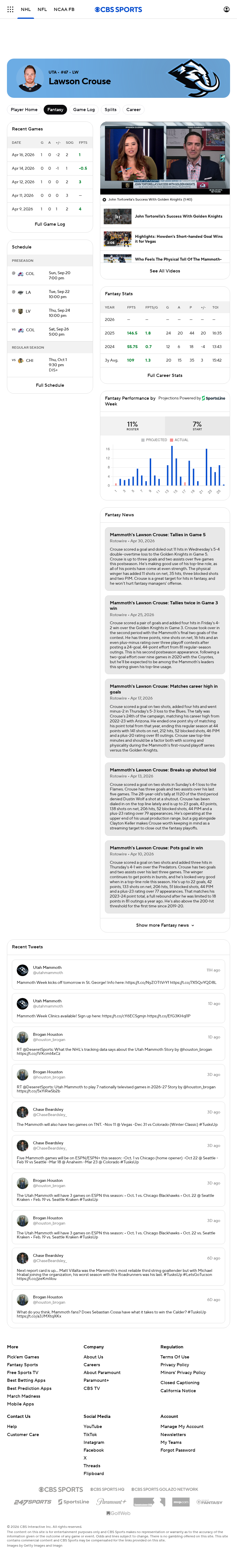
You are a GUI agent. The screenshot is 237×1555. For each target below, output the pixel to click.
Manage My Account (181, 1400)
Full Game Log (50, 198)
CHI (29, 334)
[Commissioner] (149, 1474)
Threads (92, 1440)
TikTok (90, 1409)
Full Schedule (50, 359)
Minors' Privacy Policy (182, 1347)
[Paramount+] (111, 1474)
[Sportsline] (73, 1475)
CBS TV (92, 1362)
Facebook (94, 1424)
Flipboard (94, 1448)
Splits (110, 84)
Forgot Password (177, 1424)
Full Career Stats (164, 349)
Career (133, 84)
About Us (93, 1331)
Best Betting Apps (26, 1354)
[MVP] (181, 1474)
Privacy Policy (174, 1339)
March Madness (23, 1370)
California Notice (178, 1365)
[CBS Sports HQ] (107, 1463)
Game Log (84, 84)
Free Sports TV (22, 1347)
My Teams (171, 1416)
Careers (92, 1339)
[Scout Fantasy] (210, 1476)
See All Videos (165, 245)
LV (28, 285)
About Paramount (102, 1347)
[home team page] (20, 248)
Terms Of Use (174, 1331)
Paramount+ (96, 1354)
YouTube (93, 1400)
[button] (10, 9)
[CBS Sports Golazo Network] (164, 1463)
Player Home (24, 84)
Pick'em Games (23, 1331)
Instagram (94, 1416)
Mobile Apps (20, 1378)
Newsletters (173, 1409)
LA (28, 266)
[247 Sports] (32, 1475)
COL (30, 248)
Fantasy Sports (22, 1339)
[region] (165, 132)
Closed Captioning (179, 1357)
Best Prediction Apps (29, 1362)
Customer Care (23, 1409)
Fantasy (55, 84)
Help (12, 1400)
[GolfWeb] (118, 1487)
